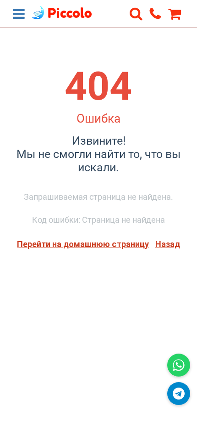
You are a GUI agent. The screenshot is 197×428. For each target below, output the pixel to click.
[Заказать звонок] (155, 13)
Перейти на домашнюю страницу (82, 244)
